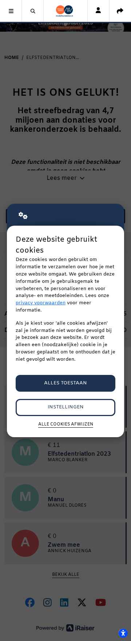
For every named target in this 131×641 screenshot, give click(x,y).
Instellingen (66, 407)
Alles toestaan (65, 383)
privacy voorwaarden (41, 303)
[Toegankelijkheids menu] (123, 633)
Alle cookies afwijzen (65, 424)
